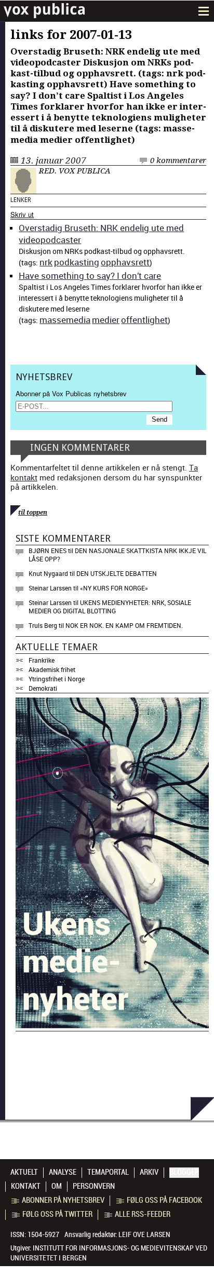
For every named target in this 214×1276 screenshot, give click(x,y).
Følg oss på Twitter (57, 1214)
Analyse (62, 1172)
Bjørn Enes (47, 550)
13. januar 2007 (53, 160)
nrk (45, 262)
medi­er (105, 320)
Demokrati (43, 688)
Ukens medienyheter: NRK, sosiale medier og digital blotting (110, 606)
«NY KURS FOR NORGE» (114, 588)
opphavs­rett (125, 262)
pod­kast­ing (76, 262)
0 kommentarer (178, 160)
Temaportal (108, 1172)
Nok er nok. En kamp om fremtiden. (124, 625)
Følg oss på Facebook (164, 1200)
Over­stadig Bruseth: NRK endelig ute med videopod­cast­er (101, 234)
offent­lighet (144, 320)
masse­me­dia (64, 320)
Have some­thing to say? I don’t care (90, 275)
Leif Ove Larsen (144, 1234)
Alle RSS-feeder (142, 1214)
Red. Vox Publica (75, 171)
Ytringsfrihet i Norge (57, 679)
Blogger (184, 1172)
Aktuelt (24, 1172)
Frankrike (42, 660)
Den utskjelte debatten (116, 573)
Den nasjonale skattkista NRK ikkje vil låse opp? (117, 554)
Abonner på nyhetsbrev (63, 1200)
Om (56, 1186)
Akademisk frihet (52, 669)
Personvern (94, 1186)
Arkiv (149, 1172)
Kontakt (26, 1186)
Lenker (20, 200)
